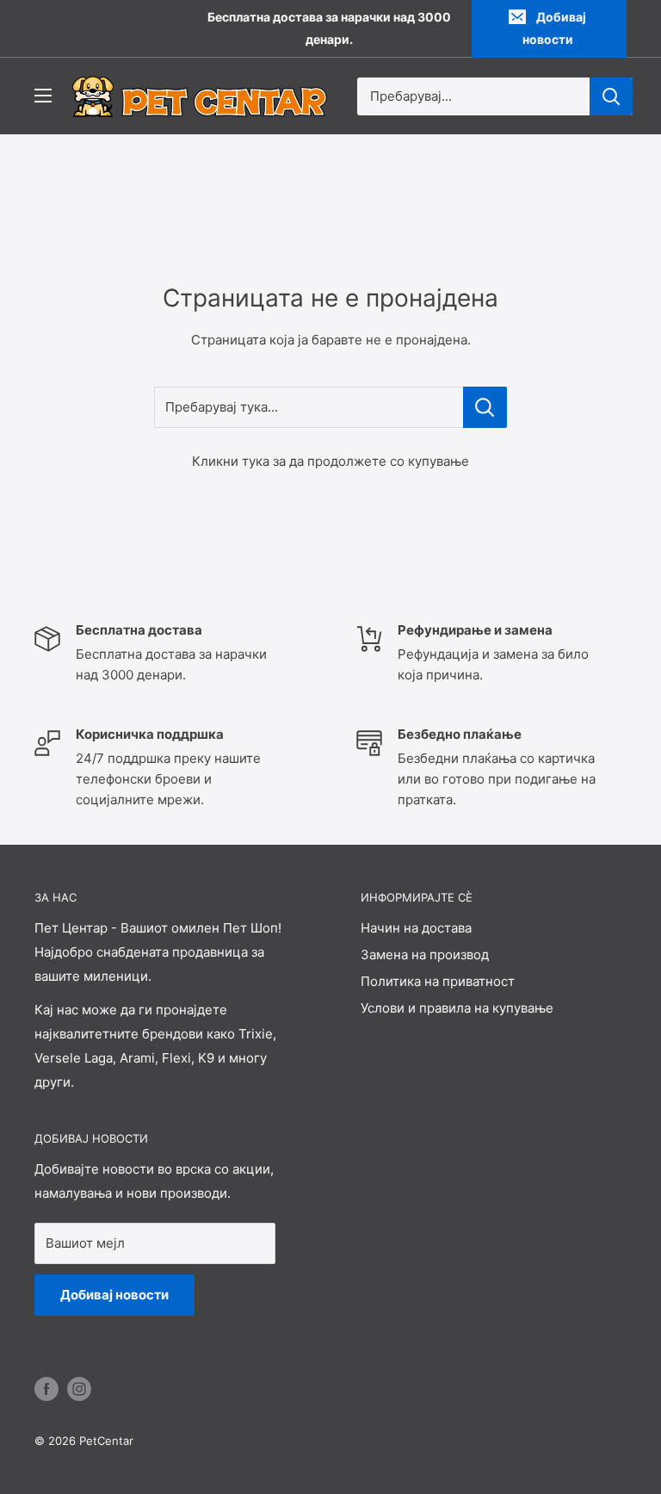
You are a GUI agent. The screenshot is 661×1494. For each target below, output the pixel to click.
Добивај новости (554, 27)
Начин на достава (416, 928)
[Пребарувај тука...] (485, 407)
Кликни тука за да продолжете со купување (330, 461)
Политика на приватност (438, 981)
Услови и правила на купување (457, 1008)
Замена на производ (425, 954)
